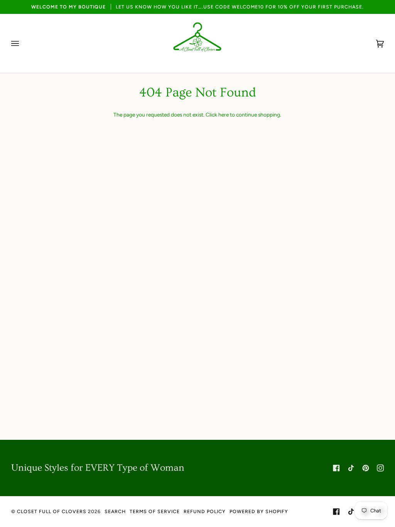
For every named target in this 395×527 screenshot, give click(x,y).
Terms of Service (155, 511)
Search (115, 511)
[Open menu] (22, 43)
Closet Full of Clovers (51, 511)
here (223, 114)
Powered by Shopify (259, 511)
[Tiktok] (351, 468)
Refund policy (205, 511)
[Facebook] (336, 468)
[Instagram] (380, 468)
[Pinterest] (365, 468)
